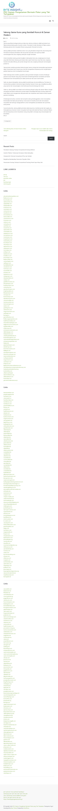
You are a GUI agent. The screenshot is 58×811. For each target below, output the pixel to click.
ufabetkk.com (7, 675)
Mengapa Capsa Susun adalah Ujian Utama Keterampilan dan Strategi (41, 130)
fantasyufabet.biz (8, 435)
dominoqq (6, 794)
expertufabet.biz (8, 434)
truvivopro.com (7, 220)
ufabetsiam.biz (7, 437)
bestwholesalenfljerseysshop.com (12, 486)
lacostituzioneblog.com (9, 554)
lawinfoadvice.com (8, 538)
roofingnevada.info (8, 358)
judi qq (5, 175)
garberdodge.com (8, 609)
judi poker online (8, 178)
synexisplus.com (8, 209)
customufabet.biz (8, 460)
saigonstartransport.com (10, 704)
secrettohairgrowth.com (10, 695)
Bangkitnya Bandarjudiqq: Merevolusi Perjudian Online (17, 159)
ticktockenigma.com (9, 304)
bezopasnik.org (7, 701)
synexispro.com (7, 362)
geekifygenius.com (8, 308)
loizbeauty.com (7, 665)
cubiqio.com (7, 280)
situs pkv (25, 794)
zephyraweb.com (8, 230)
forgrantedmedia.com (9, 613)
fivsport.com (7, 534)
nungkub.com (7, 560)
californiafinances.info (9, 714)
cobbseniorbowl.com (9, 499)
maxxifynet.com (8, 213)
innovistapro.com (8, 258)
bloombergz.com (8, 649)
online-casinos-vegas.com (10, 755)
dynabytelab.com (8, 206)
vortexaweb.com (8, 232)
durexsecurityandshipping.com (11, 502)
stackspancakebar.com (9, 729)
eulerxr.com (6, 306)
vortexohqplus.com (8, 261)
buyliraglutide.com (8, 424)
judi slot (8, 792)
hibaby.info (6, 343)
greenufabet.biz (7, 443)
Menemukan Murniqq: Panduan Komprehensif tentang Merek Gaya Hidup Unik (23, 162)
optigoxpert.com (8, 248)
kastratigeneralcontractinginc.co (12, 484)
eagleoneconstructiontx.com (11, 325)
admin (6, 38)
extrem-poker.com (8, 519)
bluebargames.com (8, 604)
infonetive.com (7, 708)
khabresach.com (8, 766)
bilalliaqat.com (7, 351)
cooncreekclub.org (8, 596)
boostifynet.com (8, 243)
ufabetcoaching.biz (8, 373)
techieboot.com (8, 404)
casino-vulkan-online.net (10, 745)
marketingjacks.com (9, 758)
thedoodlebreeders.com (10, 525)
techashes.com (7, 396)
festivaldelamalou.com (9, 606)
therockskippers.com (9, 738)
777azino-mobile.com (9, 497)
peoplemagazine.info (9, 394)
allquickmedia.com (8, 676)
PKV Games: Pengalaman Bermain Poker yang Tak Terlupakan (27, 13)
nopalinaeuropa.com (9, 575)
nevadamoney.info (8, 717)
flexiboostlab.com (8, 259)
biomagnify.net (7, 577)
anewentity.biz (7, 686)
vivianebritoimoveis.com (10, 634)
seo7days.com (7, 689)
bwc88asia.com (7, 517)
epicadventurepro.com (9, 289)
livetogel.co (6, 315)
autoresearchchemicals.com (11, 769)
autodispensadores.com (10, 352)
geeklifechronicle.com (9, 282)
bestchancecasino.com (9, 349)
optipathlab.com (8, 204)
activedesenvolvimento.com (11, 330)
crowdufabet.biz (7, 471)
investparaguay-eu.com (9, 515)
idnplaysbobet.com (8, 334)
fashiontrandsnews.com (9, 476)
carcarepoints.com (8, 523)
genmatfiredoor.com (9, 317)
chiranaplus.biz (7, 727)
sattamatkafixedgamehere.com (11, 339)
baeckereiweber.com (9, 393)
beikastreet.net (7, 591)
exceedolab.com (8, 271)
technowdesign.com (9, 501)
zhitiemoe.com (7, 558)
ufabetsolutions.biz (8, 450)
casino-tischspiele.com (9, 656)
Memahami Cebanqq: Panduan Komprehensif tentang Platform (19, 150)
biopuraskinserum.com (9, 712)
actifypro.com (7, 252)
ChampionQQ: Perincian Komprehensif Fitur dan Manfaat (18, 156)
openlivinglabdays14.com (10, 487)
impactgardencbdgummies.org (11, 571)
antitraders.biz (7, 491)
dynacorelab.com (8, 217)
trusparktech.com (8, 239)
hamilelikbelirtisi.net (8, 265)
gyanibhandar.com (8, 428)
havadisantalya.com (8, 400)
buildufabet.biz (7, 473)
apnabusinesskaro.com (9, 771)
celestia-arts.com (8, 600)
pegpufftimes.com (8, 598)
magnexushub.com (8, 419)
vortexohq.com (7, 287)
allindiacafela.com (8, 742)
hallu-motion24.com (9, 736)
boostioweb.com (8, 200)
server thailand (16, 796)
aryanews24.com (8, 493)
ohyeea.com (7, 556)
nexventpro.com (8, 245)
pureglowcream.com (9, 691)
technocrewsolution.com (10, 630)
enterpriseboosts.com (9, 650)
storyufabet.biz (7, 461)
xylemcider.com (7, 564)
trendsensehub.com (9, 302)
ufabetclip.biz (7, 432)
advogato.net (7, 645)
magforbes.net (7, 636)
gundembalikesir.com (9, 406)
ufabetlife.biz (7, 448)
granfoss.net (7, 740)
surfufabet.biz (7, 454)
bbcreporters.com (8, 478)
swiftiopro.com (7, 263)
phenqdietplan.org (8, 540)
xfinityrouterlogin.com (9, 756)
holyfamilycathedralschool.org (11, 369)
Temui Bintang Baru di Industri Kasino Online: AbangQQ (15, 130)
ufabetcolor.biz (7, 445)
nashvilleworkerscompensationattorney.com (15, 367)
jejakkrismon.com (8, 671)
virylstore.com (7, 622)
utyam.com (6, 553)
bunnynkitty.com (8, 699)
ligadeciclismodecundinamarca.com (12, 366)
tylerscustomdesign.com (10, 617)
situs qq (5, 177)
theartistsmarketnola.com (10, 725)
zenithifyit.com (7, 226)
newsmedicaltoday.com (9, 356)
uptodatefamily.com (9, 549)
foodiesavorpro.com (9, 286)
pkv (4, 180)
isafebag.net (7, 647)
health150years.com (9, 626)
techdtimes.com (8, 402)
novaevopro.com (8, 237)
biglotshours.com (8, 422)
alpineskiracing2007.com (10, 743)
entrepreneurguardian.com (10, 341)
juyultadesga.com (8, 508)
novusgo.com (7, 295)
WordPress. (26, 808)
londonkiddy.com (8, 371)
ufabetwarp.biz (7, 430)
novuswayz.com (8, 250)
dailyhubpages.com (8, 332)
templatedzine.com (8, 536)
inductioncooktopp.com (10, 354)
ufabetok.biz (7, 467)
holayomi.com (7, 364)
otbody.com (7, 658)
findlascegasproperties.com (10, 319)
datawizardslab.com (8, 278)
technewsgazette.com (9, 678)
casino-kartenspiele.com (10, 652)
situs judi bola (14, 792)
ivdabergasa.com (8, 506)
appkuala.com (7, 688)
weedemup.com (8, 347)
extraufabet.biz (7, 447)
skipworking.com (8, 663)
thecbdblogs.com (8, 768)
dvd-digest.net (7, 723)
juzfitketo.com (7, 567)
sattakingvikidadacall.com (10, 336)
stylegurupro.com (8, 276)
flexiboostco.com (8, 198)
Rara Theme (14, 808)
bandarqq (21, 792)
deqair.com (6, 528)
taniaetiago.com (8, 566)
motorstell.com (7, 624)
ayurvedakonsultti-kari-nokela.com (12, 489)
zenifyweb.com (7, 313)
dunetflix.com (7, 543)
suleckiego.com (7, 773)
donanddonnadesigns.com (10, 323)
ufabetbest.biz (7, 456)
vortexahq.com (7, 224)
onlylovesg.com (7, 328)
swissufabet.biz (7, 439)
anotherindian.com (8, 562)
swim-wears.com (8, 611)
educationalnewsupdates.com (11, 196)
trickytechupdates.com (9, 762)
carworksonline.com (9, 619)
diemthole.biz (7, 673)
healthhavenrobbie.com (9, 321)
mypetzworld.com (8, 512)
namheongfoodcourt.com (10, 730)
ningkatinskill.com (8, 532)
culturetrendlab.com (9, 300)
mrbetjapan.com (8, 684)
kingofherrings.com (8, 682)
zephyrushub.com (8, 202)
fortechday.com (7, 379)
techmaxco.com (8, 269)
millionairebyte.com (8, 377)
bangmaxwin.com (8, 706)
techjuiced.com (7, 415)
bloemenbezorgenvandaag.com (11, 693)
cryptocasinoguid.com (9, 480)
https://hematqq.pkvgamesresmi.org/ (13, 799)
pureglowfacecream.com (10, 680)
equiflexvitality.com (8, 326)
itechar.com (6, 408)
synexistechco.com (8, 219)
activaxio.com (7, 273)
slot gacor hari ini (12, 797)
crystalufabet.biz (8, 465)
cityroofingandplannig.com (10, 504)
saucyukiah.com (8, 589)
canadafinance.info (8, 715)
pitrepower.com (7, 747)
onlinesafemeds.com (9, 426)
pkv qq (18, 797)
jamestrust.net (7, 660)
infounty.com (7, 514)
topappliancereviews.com (10, 760)
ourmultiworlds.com (8, 595)
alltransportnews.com (9, 474)
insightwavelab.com (8, 291)
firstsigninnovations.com (10, 608)
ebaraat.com (7, 413)
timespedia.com (8, 669)
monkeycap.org (7, 637)
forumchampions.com (9, 602)
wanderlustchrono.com (9, 299)
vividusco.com (7, 222)
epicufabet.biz (7, 463)
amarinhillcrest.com (8, 641)
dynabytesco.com (8, 274)
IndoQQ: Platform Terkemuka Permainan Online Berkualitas (18, 153)
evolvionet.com (7, 207)
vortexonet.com (8, 211)
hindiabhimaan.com (8, 764)
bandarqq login (7, 182)
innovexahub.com (8, 215)
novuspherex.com (8, 235)
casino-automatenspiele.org (11, 654)
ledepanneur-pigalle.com (10, 721)
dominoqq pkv (7, 184)
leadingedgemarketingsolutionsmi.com (13, 482)
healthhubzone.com (9, 411)
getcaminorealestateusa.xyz (11, 380)
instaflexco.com (7, 256)
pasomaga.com (7, 569)
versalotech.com (8, 267)
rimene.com (6, 719)
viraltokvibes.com (8, 632)
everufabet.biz (7, 469)
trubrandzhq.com (8, 241)
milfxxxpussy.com (8, 547)
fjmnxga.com (7, 702)
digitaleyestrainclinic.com (10, 751)
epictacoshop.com (8, 710)
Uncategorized (7, 121)
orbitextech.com (8, 310)
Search (5, 136)
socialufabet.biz (7, 452)
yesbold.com (7, 409)
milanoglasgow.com (8, 732)
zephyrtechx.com (8, 246)
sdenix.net (6, 639)
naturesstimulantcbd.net (10, 573)
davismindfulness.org (9, 375)
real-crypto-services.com (10, 510)
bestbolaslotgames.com (10, 338)
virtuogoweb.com (8, 421)
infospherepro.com (8, 284)
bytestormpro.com (8, 297)
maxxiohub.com (8, 228)
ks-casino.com (7, 521)
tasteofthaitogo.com (9, 697)
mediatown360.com (9, 749)
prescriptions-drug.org (9, 628)
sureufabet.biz (7, 458)
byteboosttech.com (9, 417)
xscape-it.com (7, 495)
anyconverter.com (8, 667)
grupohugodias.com (9, 527)
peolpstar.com (7, 615)
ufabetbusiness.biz (8, 441)
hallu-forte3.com (8, 734)
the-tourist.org (7, 643)
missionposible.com (9, 753)
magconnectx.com (8, 360)
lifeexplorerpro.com (8, 293)
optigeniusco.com (8, 233)
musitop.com (7, 551)
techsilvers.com (7, 530)
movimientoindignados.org (10, 545)
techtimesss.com (8, 621)
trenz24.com (7, 662)
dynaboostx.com (8, 254)
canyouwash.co (7, 398)
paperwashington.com (9, 345)
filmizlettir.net (7, 593)
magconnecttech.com (9, 312)
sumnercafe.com (8, 541)
